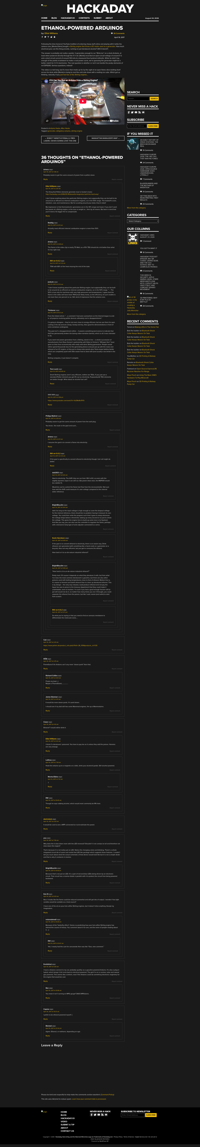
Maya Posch (131, 375)
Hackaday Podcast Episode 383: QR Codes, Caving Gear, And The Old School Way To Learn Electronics (149, 262)
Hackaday (100, 8)
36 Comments (118, 33)
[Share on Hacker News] (48, 37)
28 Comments (148, 306)
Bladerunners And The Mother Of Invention (149, 185)
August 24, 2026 (152, 18)
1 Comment (146, 241)
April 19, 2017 (119, 37)
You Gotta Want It (148, 248)
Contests (84, 18)
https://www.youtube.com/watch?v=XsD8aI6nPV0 (66, 400)
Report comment (117, 179)
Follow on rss (139, 112)
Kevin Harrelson (58, 538)
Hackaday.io (68, 18)
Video (64, 1121)
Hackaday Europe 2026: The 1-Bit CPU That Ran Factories (149, 156)
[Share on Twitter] (45, 37)
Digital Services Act (141, 1137)
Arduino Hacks (54, 128)
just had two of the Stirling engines (73, 75)
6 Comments (147, 271)
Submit (98, 18)
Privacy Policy (118, 1137)
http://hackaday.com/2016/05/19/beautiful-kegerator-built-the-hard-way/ (72, 194)
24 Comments (147, 163)
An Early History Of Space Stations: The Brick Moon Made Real (149, 143)
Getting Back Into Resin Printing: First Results (149, 198)
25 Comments (148, 204)
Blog (54, 18)
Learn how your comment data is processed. (89, 1099)
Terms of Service (129, 1137)
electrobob (47, 819)
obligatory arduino (63, 131)
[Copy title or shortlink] (54, 37)
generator (51, 131)
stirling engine (76, 131)
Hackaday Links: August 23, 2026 (147, 236)
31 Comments (147, 192)
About (109, 18)
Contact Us (67, 1131)
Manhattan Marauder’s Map (106, 138)
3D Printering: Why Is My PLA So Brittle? (148, 300)
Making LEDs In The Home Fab (147, 327)
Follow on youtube (136, 112)
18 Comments (147, 252)
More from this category (136, 208)
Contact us (143, 112)
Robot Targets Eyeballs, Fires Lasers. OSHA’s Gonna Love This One (60, 139)
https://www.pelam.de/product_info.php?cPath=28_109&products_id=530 (70, 645)
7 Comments (147, 179)
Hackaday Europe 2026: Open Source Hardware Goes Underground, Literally (148, 171)
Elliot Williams (51, 33)
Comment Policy (107, 1095)
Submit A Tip (67, 1124)
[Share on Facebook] (42, 37)
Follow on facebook (128, 112)
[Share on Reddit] (51, 37)
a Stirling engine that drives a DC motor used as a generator (92, 46)
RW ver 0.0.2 (55, 261)
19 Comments (147, 150)
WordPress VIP (104, 1141)
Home (44, 18)
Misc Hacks (65, 128)
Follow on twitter (132, 112)
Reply (45, 179)
